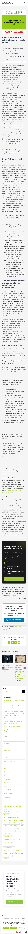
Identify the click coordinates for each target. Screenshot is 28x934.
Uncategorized (8, 793)
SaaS (17, 853)
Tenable (6, 856)
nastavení (19, 925)
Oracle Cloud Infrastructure (11, 845)
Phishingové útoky (8, 850)
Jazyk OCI (8, 169)
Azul (21, 806)
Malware (6, 831)
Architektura (7, 747)
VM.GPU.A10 (9, 391)
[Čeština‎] (17, 932)
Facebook (6, 823)
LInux (18, 828)
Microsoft (12, 831)
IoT (5, 765)
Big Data (6, 754)
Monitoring (7, 779)
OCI (18, 628)
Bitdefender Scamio (9, 812)
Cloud (3, 628)
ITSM (5, 828)
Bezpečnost (7, 750)
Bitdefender (12, 809)
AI (18, 626)
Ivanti (9, 828)
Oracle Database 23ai (9, 847)
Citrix (17, 812)
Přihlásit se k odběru (14, 902)
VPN (11, 856)
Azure (5, 809)
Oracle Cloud (20, 839)
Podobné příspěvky (11, 62)
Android (9, 806)
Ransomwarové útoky (9, 853)
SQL (22, 853)
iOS (18, 825)
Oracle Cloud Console (9, 842)
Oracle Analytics (8, 836)
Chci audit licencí (13, 579)
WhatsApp (16, 856)
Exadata (21, 820)
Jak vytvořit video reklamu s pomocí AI (7, 667)
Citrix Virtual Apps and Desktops (12, 817)
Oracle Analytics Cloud (9, 839)
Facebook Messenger (15, 823)
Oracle (16, 626)
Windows (6, 858)
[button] (3, 668)
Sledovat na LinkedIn (15, 619)
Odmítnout (13, 927)
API (13, 806)
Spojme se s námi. (12, 595)
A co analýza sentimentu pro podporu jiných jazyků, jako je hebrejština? (15, 51)
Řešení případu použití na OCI (13, 48)
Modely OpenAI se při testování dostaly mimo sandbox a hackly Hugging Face (12, 729)
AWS (17, 806)
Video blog (7, 797)
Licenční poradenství (9, 772)
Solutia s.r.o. (17, 918)
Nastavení (21, 927)
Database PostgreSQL (10, 761)
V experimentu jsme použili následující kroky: (16, 56)
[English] (20, 932)
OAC (5, 834)
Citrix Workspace (8, 820)
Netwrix (19, 831)
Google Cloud (12, 825)
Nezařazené (7, 783)
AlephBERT (10, 331)
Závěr (6, 59)
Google (5, 825)
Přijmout (6, 927)
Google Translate (13, 628)
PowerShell (17, 850)
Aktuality (21, 626)
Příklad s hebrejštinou (12, 53)
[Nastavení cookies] (26, 932)
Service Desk (7, 790)
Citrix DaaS (6, 814)
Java (5, 768)
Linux (5, 775)
